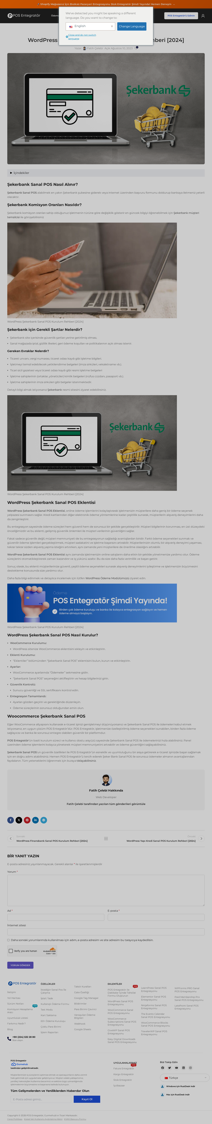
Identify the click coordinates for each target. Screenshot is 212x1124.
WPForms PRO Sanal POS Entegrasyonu (187, 990)
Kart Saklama (48, 1015)
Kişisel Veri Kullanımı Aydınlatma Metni (43, 1119)
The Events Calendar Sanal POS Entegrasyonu (155, 1015)
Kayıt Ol (87, 1099)
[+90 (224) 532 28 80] (9, 1039)
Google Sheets (82, 1029)
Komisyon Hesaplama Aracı (22, 1010)
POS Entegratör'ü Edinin (181, 15)
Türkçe (173, 1077)
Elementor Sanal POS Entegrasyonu (153, 998)
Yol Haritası (13, 998)
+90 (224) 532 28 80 (23, 1036)
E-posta (114, 910)
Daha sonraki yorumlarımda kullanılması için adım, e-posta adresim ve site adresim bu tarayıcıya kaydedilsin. (82, 940)
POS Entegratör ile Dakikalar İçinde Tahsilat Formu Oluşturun (122, 992)
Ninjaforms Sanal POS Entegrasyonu (154, 1007)
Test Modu (47, 1009)
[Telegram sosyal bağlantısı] (43, 820)
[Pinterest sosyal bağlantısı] (27, 820)
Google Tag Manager (86, 998)
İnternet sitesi (16, 925)
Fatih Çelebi (95, 48)
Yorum (12, 871)
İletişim (11, 992)
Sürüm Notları (15, 1003)
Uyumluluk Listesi (17, 1017)
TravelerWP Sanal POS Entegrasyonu (154, 1033)
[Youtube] (176, 1067)
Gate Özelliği (81, 992)
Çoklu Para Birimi (51, 1026)
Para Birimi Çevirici (85, 1009)
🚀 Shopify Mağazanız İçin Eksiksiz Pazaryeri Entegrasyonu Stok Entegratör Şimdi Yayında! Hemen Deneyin (106, 4)
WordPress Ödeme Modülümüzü (107, 578)
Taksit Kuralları (82, 986)
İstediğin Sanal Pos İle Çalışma (53, 991)
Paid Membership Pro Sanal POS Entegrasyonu (189, 999)
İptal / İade (47, 998)
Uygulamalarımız (125, 1062)
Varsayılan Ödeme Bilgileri (84, 1016)
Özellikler (48, 983)
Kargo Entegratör (123, 1074)
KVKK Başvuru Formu (75, 1119)
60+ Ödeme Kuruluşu (53, 1021)
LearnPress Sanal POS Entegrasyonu (154, 989)
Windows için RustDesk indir (180, 1086)
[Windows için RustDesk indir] (162, 1086)
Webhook (79, 1023)
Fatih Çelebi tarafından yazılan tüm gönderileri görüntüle (106, 804)
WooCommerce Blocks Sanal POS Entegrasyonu (155, 1024)
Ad (10, 910)
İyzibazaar (119, 1085)
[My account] (203, 15)
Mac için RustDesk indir (178, 1094)
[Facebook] (162, 1067)
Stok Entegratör (122, 1079)
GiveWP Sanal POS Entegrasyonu (119, 1032)
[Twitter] (169, 1067)
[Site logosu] (23, 15)
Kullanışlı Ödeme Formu (55, 1003)
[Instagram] (190, 1067)
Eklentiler (115, 983)
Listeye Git (106, 838)
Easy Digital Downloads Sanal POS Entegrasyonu (122, 1041)
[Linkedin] (183, 1067)
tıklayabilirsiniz (86, 760)
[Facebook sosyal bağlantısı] (10, 820)
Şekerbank (55, 389)
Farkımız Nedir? (16, 1023)
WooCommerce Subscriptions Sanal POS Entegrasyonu (122, 1021)
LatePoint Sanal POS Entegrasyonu (187, 1007)
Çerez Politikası (14, 1119)
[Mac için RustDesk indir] (162, 1094)
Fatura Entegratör (124, 1068)
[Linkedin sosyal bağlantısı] (35, 820)
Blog (10, 1029)
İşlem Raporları (49, 1032)
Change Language (132, 26)
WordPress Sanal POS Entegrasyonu (120, 1003)
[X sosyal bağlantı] (19, 820)
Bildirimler (80, 1003)
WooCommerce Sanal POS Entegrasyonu (120, 1011)
